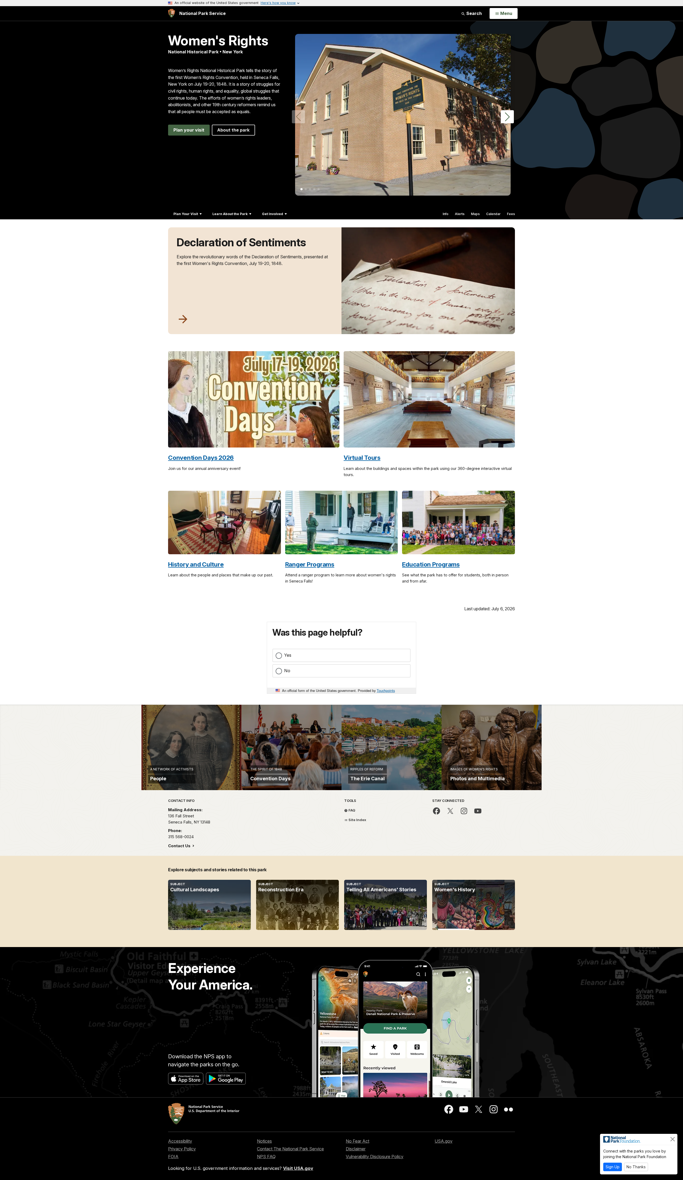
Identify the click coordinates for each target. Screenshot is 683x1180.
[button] (507, 116)
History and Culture (196, 564)
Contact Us (180, 845)
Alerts (459, 214)
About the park (233, 130)
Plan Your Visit (185, 214)
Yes (287, 655)
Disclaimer (356, 1148)
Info (445, 214)
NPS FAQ (266, 1156)
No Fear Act (357, 1141)
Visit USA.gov (298, 1168)
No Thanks (636, 1167)
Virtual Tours (362, 457)
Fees (511, 214)
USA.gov (443, 1141)
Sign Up (613, 1167)
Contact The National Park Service (290, 1148)
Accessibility (180, 1141)
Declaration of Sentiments (241, 242)
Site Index (357, 820)
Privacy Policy (182, 1148)
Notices (264, 1141)
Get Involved (272, 214)
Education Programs (431, 564)
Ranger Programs (309, 564)
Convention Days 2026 (201, 457)
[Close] (672, 1139)
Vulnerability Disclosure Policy (374, 1156)
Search (473, 13)
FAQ (351, 810)
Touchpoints (386, 690)
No (287, 670)
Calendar (493, 214)
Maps (475, 214)
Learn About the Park (230, 214)
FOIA (173, 1156)
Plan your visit (188, 130)
